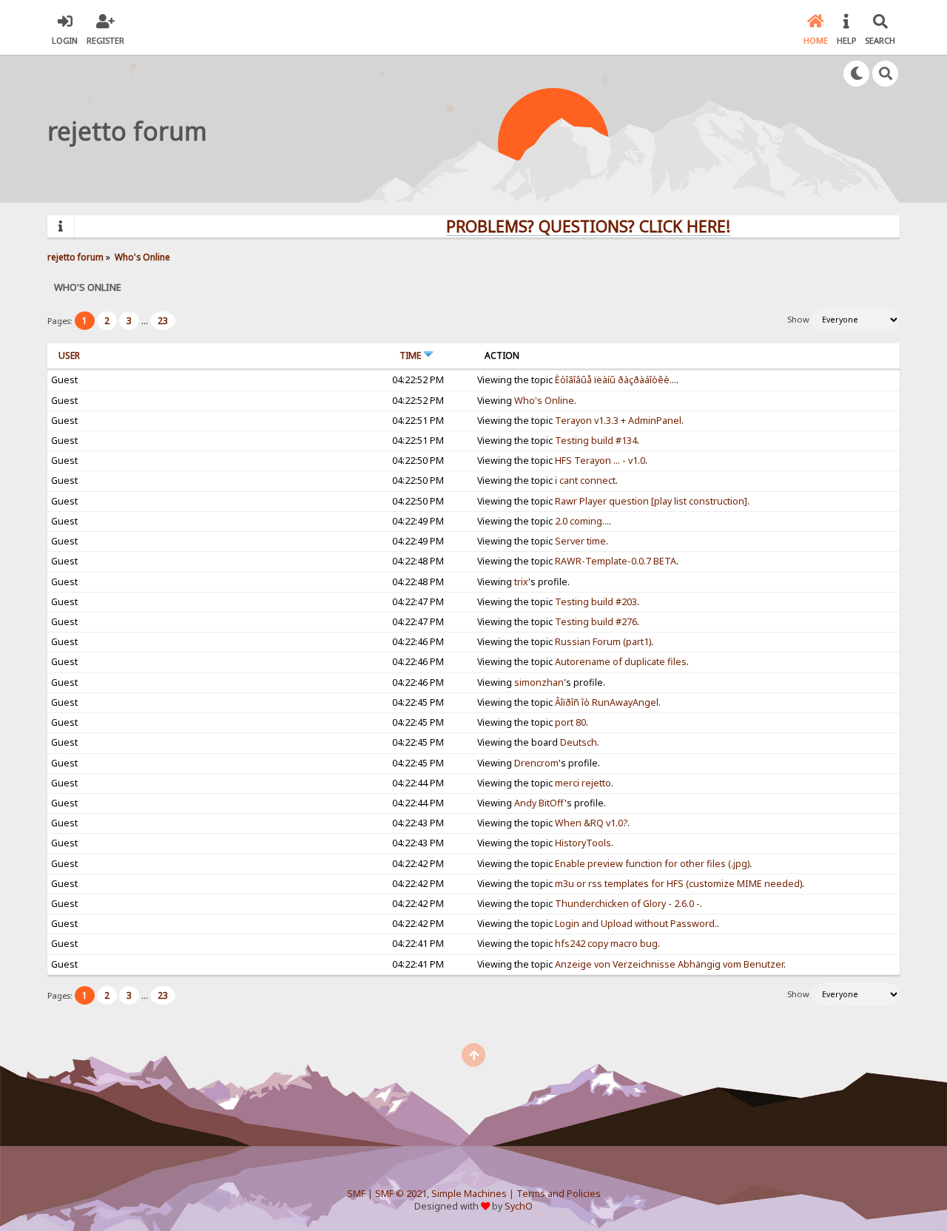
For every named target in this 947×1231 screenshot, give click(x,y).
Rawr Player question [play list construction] (651, 501)
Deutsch (578, 742)
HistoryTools (583, 843)
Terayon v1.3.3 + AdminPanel (618, 420)
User (69, 355)
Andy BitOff (539, 803)
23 (163, 320)
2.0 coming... (582, 521)
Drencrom (536, 763)
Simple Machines (469, 1193)
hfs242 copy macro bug (606, 943)
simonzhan (539, 682)
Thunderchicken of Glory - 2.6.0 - (627, 903)
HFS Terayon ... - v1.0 (600, 460)
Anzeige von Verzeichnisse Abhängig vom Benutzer (669, 964)
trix (521, 582)
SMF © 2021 (401, 1193)
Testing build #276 (596, 622)
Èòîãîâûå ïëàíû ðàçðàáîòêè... (615, 380)
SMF (356, 1193)
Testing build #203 (596, 602)
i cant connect (585, 480)
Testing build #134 (596, 440)
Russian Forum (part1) (603, 641)
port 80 (570, 722)
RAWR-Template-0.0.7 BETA (615, 561)
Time (411, 355)
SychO (519, 1206)
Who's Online (544, 400)
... (145, 320)
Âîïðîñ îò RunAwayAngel (606, 702)
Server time (580, 541)
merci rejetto (583, 783)
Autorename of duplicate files (621, 661)
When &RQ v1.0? (591, 823)
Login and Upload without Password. (636, 923)
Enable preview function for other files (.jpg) (652, 863)
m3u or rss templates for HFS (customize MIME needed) (678, 883)
